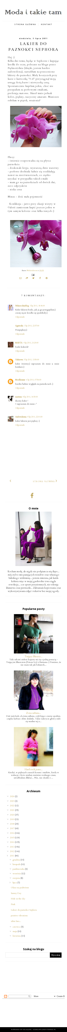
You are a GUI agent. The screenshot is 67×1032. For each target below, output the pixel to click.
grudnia (17, 859)
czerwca (17, 926)
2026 (12, 796)
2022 (12, 805)
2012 (12, 851)
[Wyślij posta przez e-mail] (32, 275)
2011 (12, 855)
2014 (12, 842)
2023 (12, 801)
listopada (17, 864)
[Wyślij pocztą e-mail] (20, 278)
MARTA (18, 343)
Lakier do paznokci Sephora (24, 909)
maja (15, 931)
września (17, 873)
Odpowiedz (19, 317)
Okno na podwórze (20, 887)
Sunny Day (16, 893)
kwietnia (17, 935)
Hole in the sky (18, 898)
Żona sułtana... (33, 713)
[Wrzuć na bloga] (27, 278)
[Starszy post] (56, 480)
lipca (15, 882)
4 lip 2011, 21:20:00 (30, 343)
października (19, 868)
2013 (12, 846)
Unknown (19, 359)
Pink (13, 904)
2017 (12, 828)
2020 (12, 814)
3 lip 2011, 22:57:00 (31, 325)
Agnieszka (19, 325)
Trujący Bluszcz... (33, 656)
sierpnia (17, 878)
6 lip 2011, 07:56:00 (33, 380)
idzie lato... (16, 921)
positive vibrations (19, 915)
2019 (12, 819)
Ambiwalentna (20, 417)
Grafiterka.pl (49, 1029)
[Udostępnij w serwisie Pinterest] (46, 278)
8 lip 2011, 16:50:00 (30, 397)
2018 (12, 823)
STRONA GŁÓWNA (25, 24)
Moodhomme (20, 380)
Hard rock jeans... (34, 769)
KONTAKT (46, 24)
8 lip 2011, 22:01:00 (35, 417)
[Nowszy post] (10, 480)
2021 (12, 810)
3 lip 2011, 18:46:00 (37, 305)
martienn (18, 397)
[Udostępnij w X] (33, 278)
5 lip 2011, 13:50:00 (31, 359)
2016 (12, 833)
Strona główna (44, 481)
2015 (12, 837)
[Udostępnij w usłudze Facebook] (40, 278)
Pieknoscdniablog (22, 305)
